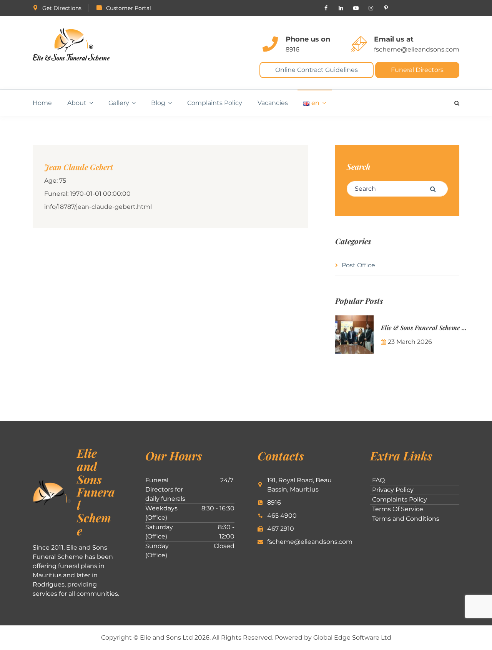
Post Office (358, 265)
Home (42, 103)
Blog (158, 103)
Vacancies (273, 103)
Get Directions (61, 8)
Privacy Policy (393, 489)
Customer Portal (128, 8)
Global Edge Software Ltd (352, 637)
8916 (292, 49)
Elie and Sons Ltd (166, 637)
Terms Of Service (397, 509)
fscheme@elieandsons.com (416, 49)
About (76, 103)
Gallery (118, 103)
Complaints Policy (214, 103)
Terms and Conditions (405, 518)
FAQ (378, 480)
